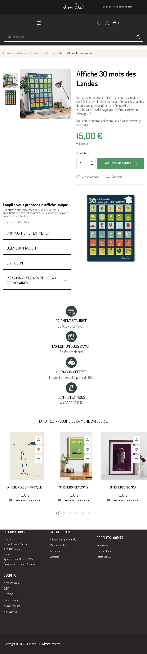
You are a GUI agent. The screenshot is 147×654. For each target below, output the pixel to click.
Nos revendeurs (12, 605)
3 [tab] (70, 513)
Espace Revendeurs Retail (119, 6)
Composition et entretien (28, 233)
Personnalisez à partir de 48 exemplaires (31, 280)
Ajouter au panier (118, 163)
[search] (138, 36)
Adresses (54, 556)
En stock (83, 143)
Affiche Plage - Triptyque (24, 487)
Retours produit (58, 545)
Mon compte (10, 611)
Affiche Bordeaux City (73, 487)
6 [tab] (89, 513)
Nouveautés (103, 545)
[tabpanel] (24, 471)
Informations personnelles (63, 539)
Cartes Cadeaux (104, 556)
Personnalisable (105, 551)
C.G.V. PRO (9, 594)
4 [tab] (77, 513)
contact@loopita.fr (28, 564)
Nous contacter (11, 600)
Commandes (56, 551)
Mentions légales (12, 582)
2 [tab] (64, 513)
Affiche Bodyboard (122, 487)
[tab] (37, 233)
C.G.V (6, 588)
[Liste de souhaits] (99, 23)
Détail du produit (21, 247)
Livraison (15, 262)
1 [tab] (58, 512)
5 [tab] (83, 513)
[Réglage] (107, 23)
